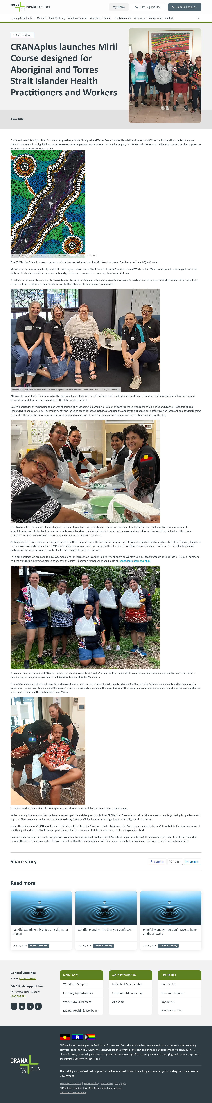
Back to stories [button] (23, 35)
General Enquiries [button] (186, 7)
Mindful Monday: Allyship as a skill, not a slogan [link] (40, 932)
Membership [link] (155, 18)
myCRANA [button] (119, 7)
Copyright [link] (120, 1083)
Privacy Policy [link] (91, 1083)
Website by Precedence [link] (73, 1092)
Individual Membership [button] (127, 984)
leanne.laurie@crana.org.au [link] (134, 561)
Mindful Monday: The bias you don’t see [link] (104, 930)
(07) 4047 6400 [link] (27, 978)
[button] (197, 18)
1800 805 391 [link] (18, 996)
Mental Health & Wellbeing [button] (80, 1010)
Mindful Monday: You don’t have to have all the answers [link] (170, 932)
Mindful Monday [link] (38, 945)
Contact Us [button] (168, 984)
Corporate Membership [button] (127, 993)
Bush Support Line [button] (150, 7)
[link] (41, 908)
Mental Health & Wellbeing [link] (51, 18)
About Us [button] (118, 1001)
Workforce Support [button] (75, 984)
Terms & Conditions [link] (70, 1083)
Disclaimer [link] (107, 1083)
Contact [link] (169, 18)
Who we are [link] (140, 18)
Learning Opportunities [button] (78, 993)
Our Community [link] (123, 18)
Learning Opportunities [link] (22, 18)
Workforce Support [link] (77, 18)
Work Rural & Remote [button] (77, 1001)
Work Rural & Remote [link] (101, 18)
